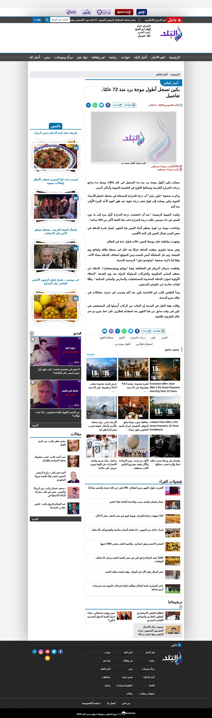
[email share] (88, 105)
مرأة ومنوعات (64, 57)
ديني (47, 57)
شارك (116, 105)
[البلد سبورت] (124, 12)
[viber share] (111, 331)
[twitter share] (101, 105)
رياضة (113, 57)
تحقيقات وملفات (147, 693)
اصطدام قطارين (144, 344)
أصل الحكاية (149, 677)
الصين (164, 337)
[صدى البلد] (171, 33)
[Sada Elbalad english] (71, 12)
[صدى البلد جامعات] (103, 12)
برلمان (108, 685)
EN (38, 20)
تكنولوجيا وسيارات (124, 685)
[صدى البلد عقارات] (86, 12)
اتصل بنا (111, 703)
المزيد (35, 425)
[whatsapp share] (94, 105)
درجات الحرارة (137, 337)
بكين (153, 337)
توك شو (82, 57)
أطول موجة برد (122, 344)
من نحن (126, 703)
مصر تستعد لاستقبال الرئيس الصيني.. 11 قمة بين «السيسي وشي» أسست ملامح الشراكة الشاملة (139, 20)
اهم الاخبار (158, 57)
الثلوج (122, 337)
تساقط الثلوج (106, 337)
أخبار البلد (140, 57)
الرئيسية (174, 57)
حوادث (125, 57)
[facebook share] (108, 105)
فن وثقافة (98, 57)
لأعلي (174, 645)
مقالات (129, 693)
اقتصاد (152, 685)
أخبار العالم (33, 57)
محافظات (106, 677)
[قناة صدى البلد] (141, 12)
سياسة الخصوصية (91, 703)
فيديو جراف (127, 677)
